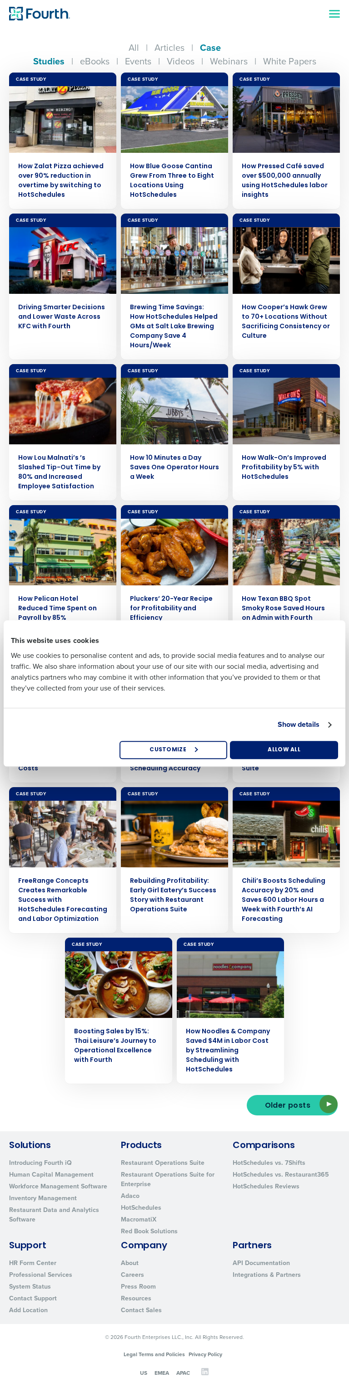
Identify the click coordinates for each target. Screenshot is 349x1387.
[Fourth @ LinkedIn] (205, 1373)
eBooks (95, 61)
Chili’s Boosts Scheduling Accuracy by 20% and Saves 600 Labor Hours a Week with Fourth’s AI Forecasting (283, 900)
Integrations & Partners (267, 1274)
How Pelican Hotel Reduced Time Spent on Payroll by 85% (57, 609)
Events (138, 61)
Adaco (130, 1195)
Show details (298, 724)
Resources (136, 1298)
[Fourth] (39, 13)
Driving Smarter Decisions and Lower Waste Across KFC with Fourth (61, 317)
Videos (180, 61)
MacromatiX (138, 1219)
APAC (183, 1373)
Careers (132, 1274)
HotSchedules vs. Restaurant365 (281, 1174)
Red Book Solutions (149, 1231)
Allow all (284, 750)
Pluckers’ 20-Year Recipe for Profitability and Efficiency (171, 609)
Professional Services (40, 1274)
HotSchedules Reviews (266, 1186)
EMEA (162, 1373)
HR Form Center (32, 1262)
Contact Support (33, 1298)
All (134, 47)
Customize (168, 750)
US (143, 1373)
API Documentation (261, 1262)
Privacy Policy (205, 1354)
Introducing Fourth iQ (40, 1162)
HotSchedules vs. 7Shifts (269, 1162)
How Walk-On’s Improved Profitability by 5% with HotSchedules (284, 468)
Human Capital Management (51, 1174)
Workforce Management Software (58, 1186)
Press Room (138, 1286)
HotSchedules (141, 1207)
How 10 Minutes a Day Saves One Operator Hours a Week (174, 468)
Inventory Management (43, 1197)
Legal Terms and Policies (154, 1354)
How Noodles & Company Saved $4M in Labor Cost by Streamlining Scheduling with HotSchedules (228, 1050)
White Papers (289, 61)
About (130, 1262)
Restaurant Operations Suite (162, 1162)
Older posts (287, 1106)
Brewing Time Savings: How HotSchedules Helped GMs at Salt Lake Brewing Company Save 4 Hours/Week (174, 326)
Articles (169, 47)
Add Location (28, 1309)
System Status (30, 1286)
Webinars (229, 61)
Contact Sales (141, 1309)
